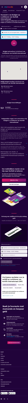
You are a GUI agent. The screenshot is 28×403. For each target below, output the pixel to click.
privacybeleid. (13, 265)
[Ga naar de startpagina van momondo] (8, 7)
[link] (14, 180)
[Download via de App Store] (11, 393)
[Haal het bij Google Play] (4, 393)
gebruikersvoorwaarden (5, 265)
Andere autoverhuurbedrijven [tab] (9, 284)
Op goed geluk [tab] (18, 287)
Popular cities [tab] (21, 284)
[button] (2, 7)
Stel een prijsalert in (11, 336)
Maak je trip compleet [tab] (8, 287)
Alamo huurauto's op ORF (7, 295)
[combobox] (6, 26)
